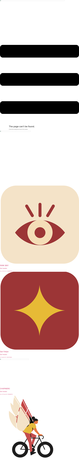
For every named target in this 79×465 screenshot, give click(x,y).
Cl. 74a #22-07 (3, 357)
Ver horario (3, 268)
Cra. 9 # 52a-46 (3, 394)
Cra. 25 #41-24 (3, 271)
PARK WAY (4, 265)
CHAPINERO (5, 389)
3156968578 (9, 271)
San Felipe (4, 352)
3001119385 (9, 357)
